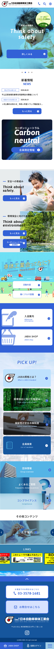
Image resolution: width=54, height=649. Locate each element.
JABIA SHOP (13, 645)
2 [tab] (25, 72)
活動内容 (27, 284)
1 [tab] (22, 72)
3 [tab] (28, 72)
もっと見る (27, 111)
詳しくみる (27, 53)
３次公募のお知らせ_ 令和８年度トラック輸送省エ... (22, 104)
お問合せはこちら (29, 607)
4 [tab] (32, 72)
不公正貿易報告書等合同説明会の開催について (20, 94)
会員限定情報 (27, 150)
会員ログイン (35, 645)
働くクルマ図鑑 (27, 294)
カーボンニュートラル (15, 243)
